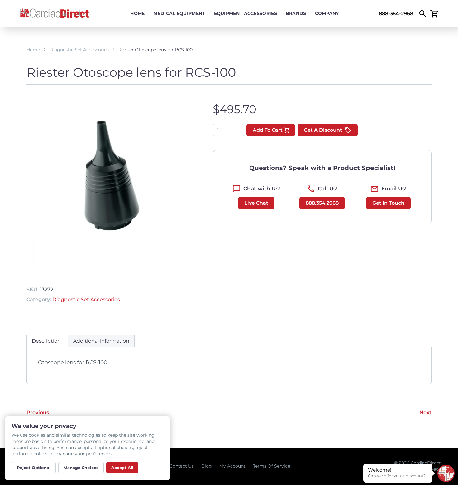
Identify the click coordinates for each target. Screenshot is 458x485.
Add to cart (268, 130)
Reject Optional (33, 467)
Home (137, 13)
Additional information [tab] (101, 341)
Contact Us (181, 466)
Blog (206, 466)
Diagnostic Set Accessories (79, 49)
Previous (37, 412)
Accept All (122, 467)
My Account (232, 466)
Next (425, 412)
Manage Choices (81, 467)
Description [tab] (46, 341)
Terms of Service (271, 466)
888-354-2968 (396, 14)
